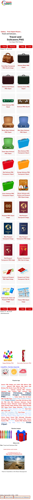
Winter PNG (21, 422)
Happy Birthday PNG (8, 363)
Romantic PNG (23, 414)
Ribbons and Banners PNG (10, 414)
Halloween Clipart (6, 403)
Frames (12, 400)
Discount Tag (10, 397)
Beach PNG (28, 386)
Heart (26, 409)
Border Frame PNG (14, 388)
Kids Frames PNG (16, 410)
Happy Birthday (5, 405)
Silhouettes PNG (5, 419)
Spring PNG (14, 419)
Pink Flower (21, 412)
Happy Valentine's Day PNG (16, 409)
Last (30, 46)
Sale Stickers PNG (25, 415)
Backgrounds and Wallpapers (22, 497)
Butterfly (7, 389)
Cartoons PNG (26, 391)
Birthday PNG (4, 388)
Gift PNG (3, 402)
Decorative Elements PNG (24, 363)
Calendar (13, 389)
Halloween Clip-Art (26, 402)
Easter (16, 397)
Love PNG (25, 410)
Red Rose (28, 412)
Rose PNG (4, 415)
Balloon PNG (27, 384)
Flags (10, 398)
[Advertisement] (16, 17)
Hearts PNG (7, 410)
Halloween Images (17, 403)
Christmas (5, 393)
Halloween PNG (27, 403)
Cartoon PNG (16, 391)
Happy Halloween (17, 407)
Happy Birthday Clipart (16, 405)
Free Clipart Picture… (14, 32)
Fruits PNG (18, 400)
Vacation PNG (18, 420)
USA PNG (12, 420)
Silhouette (21, 417)
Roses (10, 415)
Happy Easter (8, 407)
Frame (7, 400)
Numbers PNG (13, 412)
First (4, 46)
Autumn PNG (4, 384)
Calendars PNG (5, 391)
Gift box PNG (27, 400)
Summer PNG (22, 419)
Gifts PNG (10, 402)
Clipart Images (9, 497)
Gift (23, 400)
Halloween (17, 402)
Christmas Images (10, 395)
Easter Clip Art (23, 397)
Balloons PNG (11, 386)
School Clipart (5, 417)
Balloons (3, 386)
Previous (12, 46)
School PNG (14, 417)
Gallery (3, 32)
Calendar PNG (21, 389)
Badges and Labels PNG (16, 384)
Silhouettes (28, 417)
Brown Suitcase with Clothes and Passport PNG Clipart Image (23, 195)
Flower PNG (16, 398)
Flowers (23, 398)
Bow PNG (22, 388)
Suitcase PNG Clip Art (23, 106)
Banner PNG (19, 386)
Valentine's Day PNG (8, 422)
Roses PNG (16, 415)
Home (2, 497)
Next (22, 46)
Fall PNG (6, 398)
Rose (29, 414)
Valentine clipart (27, 420)
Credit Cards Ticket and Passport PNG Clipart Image (8, 299)
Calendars (28, 389)
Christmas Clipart (22, 393)
